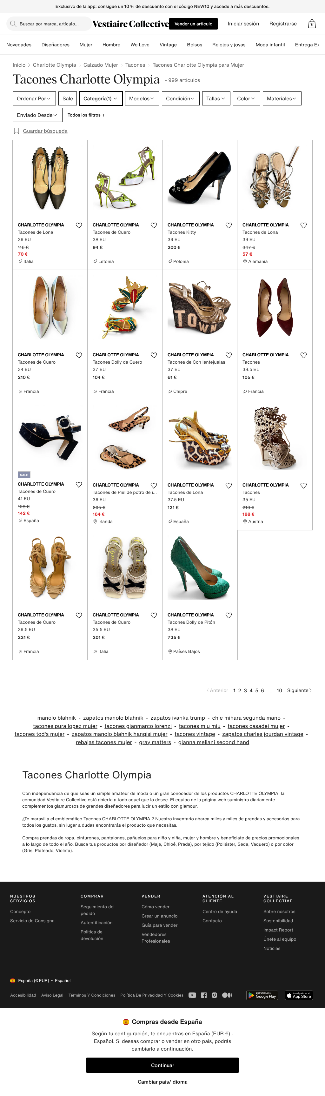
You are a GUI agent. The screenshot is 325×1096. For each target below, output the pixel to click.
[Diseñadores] (74, 44)
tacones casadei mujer (256, 726)
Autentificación (97, 922)
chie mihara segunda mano (246, 718)
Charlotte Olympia (54, 65)
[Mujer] (97, 44)
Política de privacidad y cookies (151, 995)
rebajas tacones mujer (104, 742)
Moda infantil (270, 44)
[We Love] (154, 44)
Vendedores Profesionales (156, 938)
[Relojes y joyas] (250, 44)
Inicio (19, 65)
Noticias (271, 948)
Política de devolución (92, 935)
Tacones (135, 65)
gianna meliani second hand (213, 742)
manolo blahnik (56, 718)
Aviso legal (52, 995)
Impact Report (278, 930)
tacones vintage (195, 734)
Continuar (162, 1065)
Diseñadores (56, 44)
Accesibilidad (23, 995)
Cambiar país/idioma (163, 1082)
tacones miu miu (199, 726)
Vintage (168, 44)
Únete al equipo (279, 939)
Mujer (86, 44)
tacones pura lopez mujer (65, 726)
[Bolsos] (207, 44)
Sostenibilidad (278, 921)
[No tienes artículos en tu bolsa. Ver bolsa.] (312, 23)
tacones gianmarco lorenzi (138, 726)
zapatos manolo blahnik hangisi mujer (120, 734)
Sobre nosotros (279, 911)
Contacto (212, 921)
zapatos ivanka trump (177, 718)
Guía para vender (159, 925)
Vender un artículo (193, 23)
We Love (139, 44)
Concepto (20, 911)
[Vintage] (181, 44)
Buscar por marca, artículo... (49, 23)
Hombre (111, 44)
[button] (312, 23)
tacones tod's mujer (40, 734)
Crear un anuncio (159, 916)
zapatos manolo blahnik (113, 718)
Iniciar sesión (243, 23)
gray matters (155, 742)
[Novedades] (36, 44)
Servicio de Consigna (32, 921)
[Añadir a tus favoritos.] (79, 225)
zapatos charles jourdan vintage (262, 734)
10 (279, 690)
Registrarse (283, 23)
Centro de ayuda (219, 911)
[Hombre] (125, 44)
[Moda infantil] (290, 44)
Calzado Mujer (100, 65)
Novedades (18, 44)
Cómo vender (155, 907)
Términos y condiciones (92, 995)
